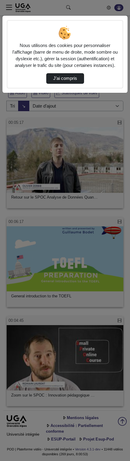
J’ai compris (65, 78)
